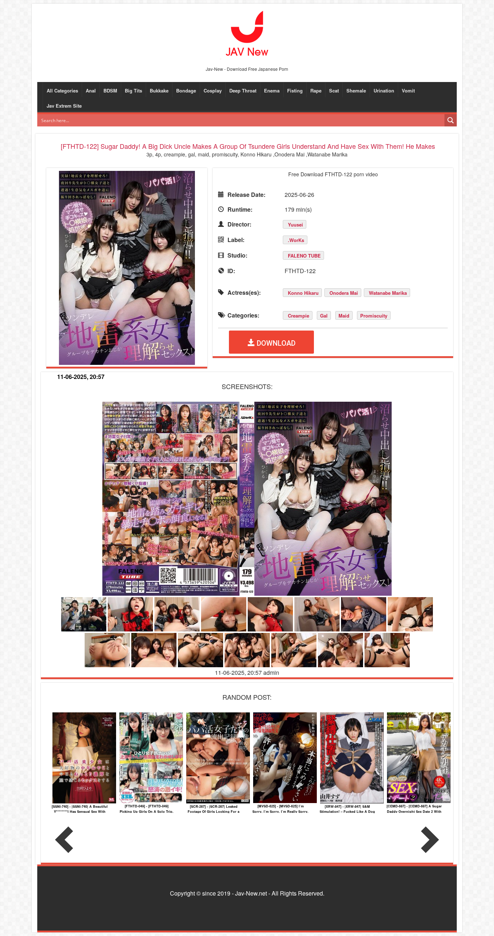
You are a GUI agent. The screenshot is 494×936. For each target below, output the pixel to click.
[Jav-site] (247, 34)
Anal (91, 90)
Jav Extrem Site (64, 105)
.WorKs (296, 240)
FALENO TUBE (304, 255)
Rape (315, 90)
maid (343, 315)
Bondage (186, 90)
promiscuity (373, 315)
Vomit (408, 90)
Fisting (295, 90)
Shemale (356, 90)
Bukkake (159, 90)
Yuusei (295, 224)
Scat (334, 90)
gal (324, 315)
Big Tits (133, 90)
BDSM (110, 90)
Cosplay (213, 90)
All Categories (62, 90)
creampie (298, 315)
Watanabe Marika (388, 292)
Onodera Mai (343, 292)
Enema (272, 90)
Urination (384, 90)
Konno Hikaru (303, 292)
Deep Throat (242, 90)
